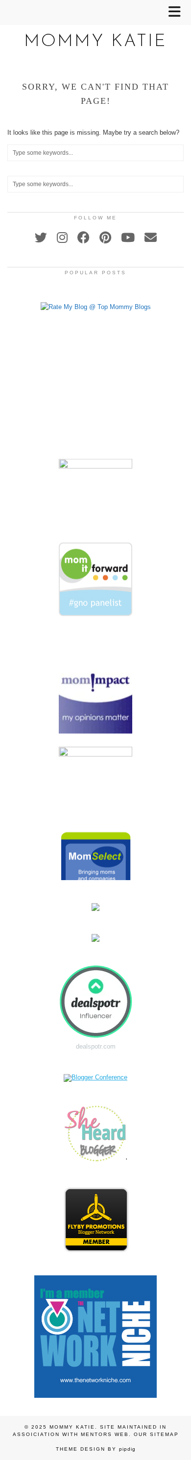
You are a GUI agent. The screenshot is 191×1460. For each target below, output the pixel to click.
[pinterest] (105, 237)
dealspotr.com (96, 1046)
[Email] (150, 237)
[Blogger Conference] (95, 1077)
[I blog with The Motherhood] (95, 462)
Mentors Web (105, 1434)
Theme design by (96, 1449)
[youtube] (128, 237)
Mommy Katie (95, 41)
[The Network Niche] (95, 1395)
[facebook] (83, 237)
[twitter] (41, 237)
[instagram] (62, 237)
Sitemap (164, 1434)
